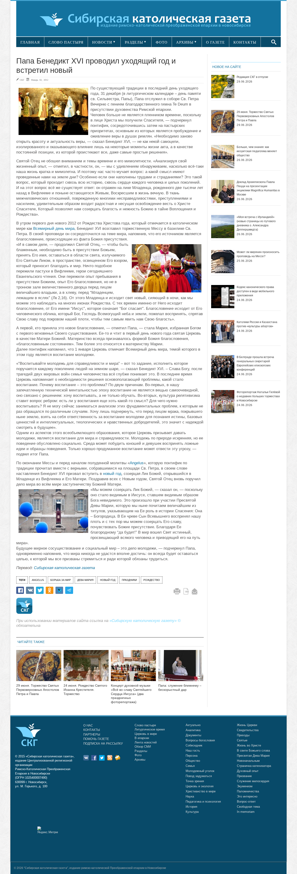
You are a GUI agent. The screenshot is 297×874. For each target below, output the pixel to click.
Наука (190, 796)
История (191, 806)
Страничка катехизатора (254, 766)
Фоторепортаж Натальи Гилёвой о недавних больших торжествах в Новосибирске (258, 396)
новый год (112, 473)
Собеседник (194, 745)
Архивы (140, 759)
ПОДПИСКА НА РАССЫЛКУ (103, 743)
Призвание (244, 776)
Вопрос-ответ (246, 801)
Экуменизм (244, 786)
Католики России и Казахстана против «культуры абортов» (257, 324)
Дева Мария (85, 580)
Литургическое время (150, 729)
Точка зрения (195, 781)
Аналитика (193, 730)
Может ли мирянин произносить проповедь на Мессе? (258, 254)
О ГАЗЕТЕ (215, 42)
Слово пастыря (145, 725)
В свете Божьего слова (253, 750)
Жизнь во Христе (249, 745)
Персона (191, 755)
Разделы (141, 751)
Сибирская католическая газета (64, 568)
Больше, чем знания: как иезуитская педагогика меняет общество (257, 151)
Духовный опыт (247, 771)
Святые (242, 740)
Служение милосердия (253, 781)
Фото (138, 755)
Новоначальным (248, 760)
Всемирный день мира (53, 228)
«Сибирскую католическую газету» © (145, 620)
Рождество (151, 580)
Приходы (243, 735)
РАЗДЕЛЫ (134, 42)
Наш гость (193, 750)
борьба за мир (60, 580)
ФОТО (162, 42)
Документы (193, 735)
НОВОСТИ (102, 42)
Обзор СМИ (143, 746)
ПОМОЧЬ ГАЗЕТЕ (96, 739)
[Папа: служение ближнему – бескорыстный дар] (180, 668)
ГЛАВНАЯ (30, 42)
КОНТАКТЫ (244, 42)
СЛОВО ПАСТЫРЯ (66, 42)
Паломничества (248, 791)
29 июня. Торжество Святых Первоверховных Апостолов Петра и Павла (37, 690)
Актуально (193, 725)
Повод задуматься (199, 776)
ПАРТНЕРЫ (91, 734)
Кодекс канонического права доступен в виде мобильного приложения (255, 291)
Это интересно (247, 796)
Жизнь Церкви (247, 725)
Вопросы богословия (200, 740)
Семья (190, 766)
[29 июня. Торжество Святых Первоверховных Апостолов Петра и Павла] (38, 668)
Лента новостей (146, 742)
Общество (193, 760)
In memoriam (246, 811)
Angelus (137, 463)
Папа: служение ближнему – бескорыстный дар (179, 688)
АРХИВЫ (185, 42)
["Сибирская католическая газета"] (147, 20)
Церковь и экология (199, 786)
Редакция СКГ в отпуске (252, 77)
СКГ (22, 80)
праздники (129, 580)
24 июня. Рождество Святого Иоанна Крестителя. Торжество (85, 690)
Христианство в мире (201, 791)
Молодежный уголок (200, 771)
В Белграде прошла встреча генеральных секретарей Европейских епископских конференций (255, 363)
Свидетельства (247, 730)
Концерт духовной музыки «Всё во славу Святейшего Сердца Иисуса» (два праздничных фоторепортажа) (131, 694)
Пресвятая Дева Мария (253, 755)
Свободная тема (248, 806)
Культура (192, 811)
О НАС (88, 725)
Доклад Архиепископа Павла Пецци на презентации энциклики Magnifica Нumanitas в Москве (258, 188)
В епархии (142, 738)
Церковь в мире (146, 734)
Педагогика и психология (203, 801)
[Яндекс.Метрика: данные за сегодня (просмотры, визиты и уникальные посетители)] (47, 830)
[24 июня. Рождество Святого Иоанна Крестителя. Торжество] (86, 668)
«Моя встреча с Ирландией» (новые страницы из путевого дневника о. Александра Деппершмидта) (256, 223)
